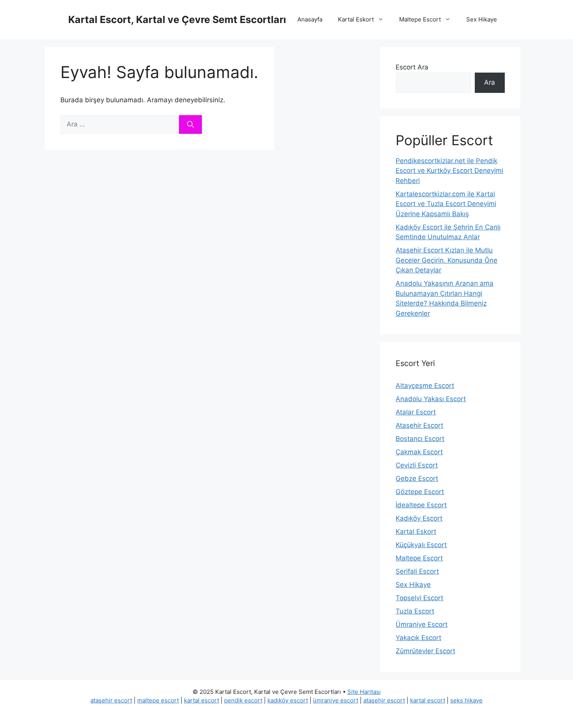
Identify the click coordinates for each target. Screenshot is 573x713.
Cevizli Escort (417, 465)
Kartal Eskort (356, 19)
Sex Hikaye (481, 19)
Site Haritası (364, 691)
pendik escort (243, 700)
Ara (489, 82)
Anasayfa (309, 19)
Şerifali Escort (417, 571)
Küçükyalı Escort (421, 545)
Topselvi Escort (419, 598)
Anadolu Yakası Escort (431, 399)
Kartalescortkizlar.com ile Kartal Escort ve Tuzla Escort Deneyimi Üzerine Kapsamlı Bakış (446, 204)
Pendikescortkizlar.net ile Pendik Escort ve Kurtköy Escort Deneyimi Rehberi (449, 171)
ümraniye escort (335, 700)
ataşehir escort (111, 700)
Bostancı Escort (420, 439)
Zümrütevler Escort (425, 651)
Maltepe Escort (420, 19)
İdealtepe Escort (421, 505)
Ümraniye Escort (421, 624)
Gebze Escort (417, 478)
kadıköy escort (287, 700)
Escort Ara (412, 67)
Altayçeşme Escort (425, 385)
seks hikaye (466, 700)
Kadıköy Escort (419, 518)
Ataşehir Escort (419, 425)
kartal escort (201, 700)
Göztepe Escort (420, 492)
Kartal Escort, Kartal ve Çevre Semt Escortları (177, 19)
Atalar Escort (416, 412)
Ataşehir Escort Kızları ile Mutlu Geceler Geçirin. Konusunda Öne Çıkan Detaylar (446, 260)
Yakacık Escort (418, 638)
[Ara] (190, 124)
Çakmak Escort (419, 452)
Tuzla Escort (415, 611)
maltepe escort (158, 700)
